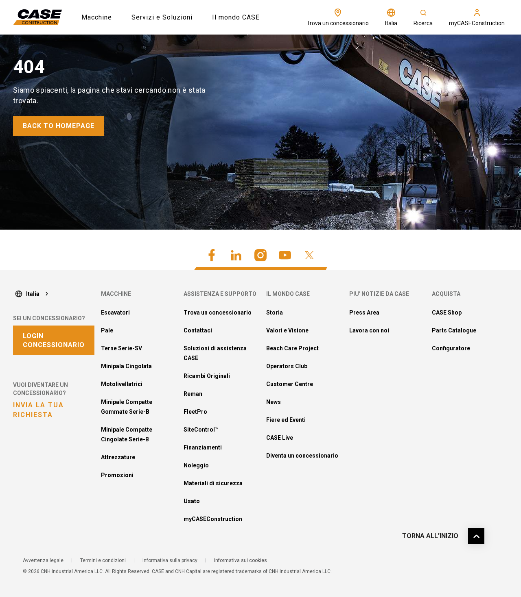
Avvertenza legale (43, 560)
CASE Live (279, 437)
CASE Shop (447, 312)
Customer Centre (289, 384)
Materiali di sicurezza (213, 483)
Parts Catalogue (454, 330)
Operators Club (286, 366)
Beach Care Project (292, 348)
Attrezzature (118, 457)
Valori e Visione (287, 330)
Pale (107, 330)
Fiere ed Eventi (286, 420)
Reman (193, 394)
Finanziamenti (203, 447)
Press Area (364, 312)
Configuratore (451, 348)
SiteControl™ (201, 429)
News (273, 402)
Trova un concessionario (218, 312)
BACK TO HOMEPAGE (58, 126)
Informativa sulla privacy (169, 560)
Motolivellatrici (121, 384)
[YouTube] (285, 255)
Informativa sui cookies (240, 560)
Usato (192, 501)
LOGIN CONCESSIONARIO (54, 340)
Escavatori (115, 312)
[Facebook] (212, 255)
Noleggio (196, 465)
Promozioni (117, 475)
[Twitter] (309, 255)
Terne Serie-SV (121, 348)
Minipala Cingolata (126, 366)
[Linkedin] (236, 255)
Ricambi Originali (207, 376)
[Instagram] (260, 255)
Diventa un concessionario (302, 455)
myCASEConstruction (213, 519)
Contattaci (198, 330)
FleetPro (195, 411)
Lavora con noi (369, 330)
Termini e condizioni (103, 560)
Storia (274, 312)
